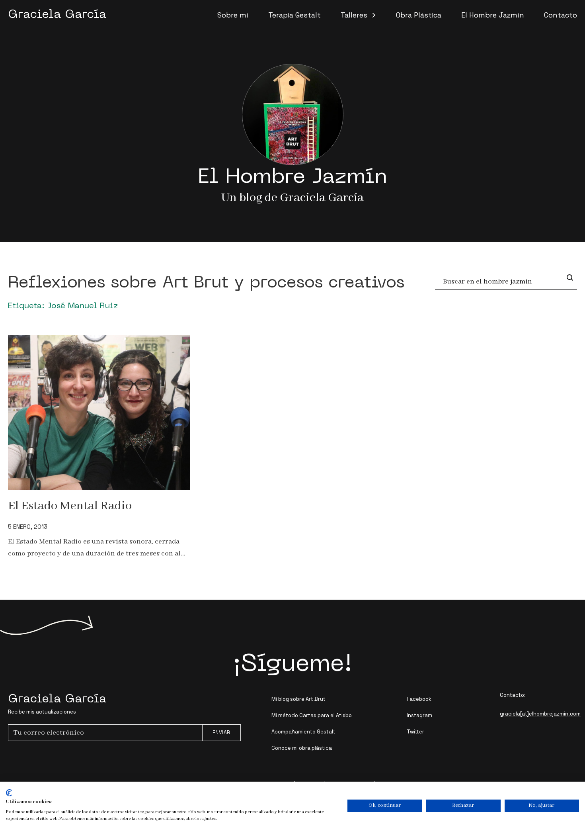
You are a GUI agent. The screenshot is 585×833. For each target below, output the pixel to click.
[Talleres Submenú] (373, 15)
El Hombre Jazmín (492, 15)
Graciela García (57, 15)
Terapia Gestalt (294, 15)
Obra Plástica (418, 15)
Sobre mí (232, 15)
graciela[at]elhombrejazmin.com (540, 713)
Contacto (560, 15)
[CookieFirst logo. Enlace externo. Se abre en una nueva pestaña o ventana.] (9, 792)
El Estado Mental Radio (70, 506)
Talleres (354, 15)
